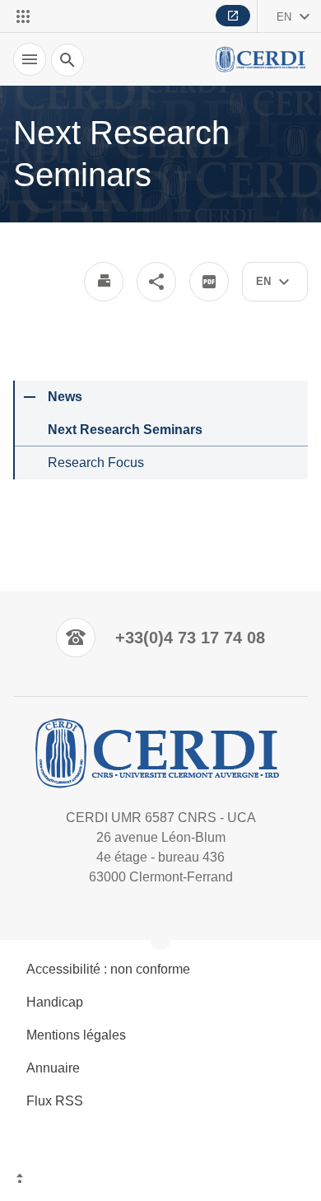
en (284, 17)
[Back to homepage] (262, 59)
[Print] (103, 282)
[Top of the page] (160, 1180)
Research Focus (96, 463)
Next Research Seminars (125, 430)
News (65, 397)
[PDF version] (209, 282)
